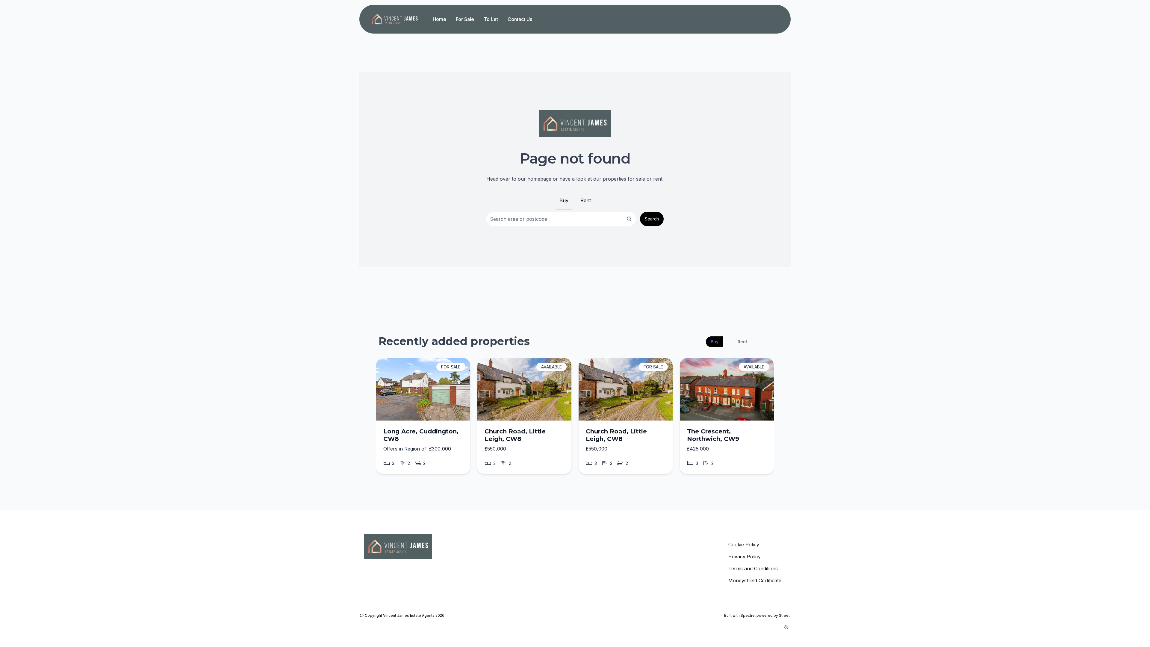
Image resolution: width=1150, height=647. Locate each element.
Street (784, 615)
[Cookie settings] (787, 627)
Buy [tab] (714, 341)
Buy (563, 200)
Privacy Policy (744, 557)
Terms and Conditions (753, 569)
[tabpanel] (575, 418)
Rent (585, 200)
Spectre (748, 615)
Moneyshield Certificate (754, 580)
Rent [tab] (742, 341)
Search (652, 218)
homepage (539, 179)
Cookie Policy (743, 545)
